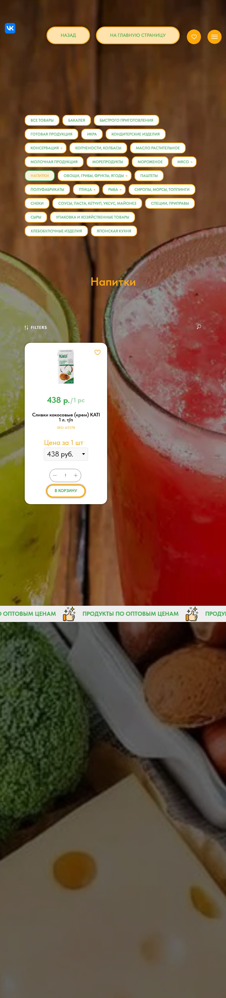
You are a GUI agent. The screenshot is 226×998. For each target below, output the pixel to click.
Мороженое (150, 162)
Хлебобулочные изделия (56, 231)
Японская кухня (114, 231)
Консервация (45, 148)
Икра (92, 134)
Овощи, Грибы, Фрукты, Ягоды (94, 175)
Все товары (42, 120)
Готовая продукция (51, 134)
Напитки (40, 175)
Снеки (37, 203)
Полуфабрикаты (47, 189)
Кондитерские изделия (136, 134)
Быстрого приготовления (126, 120)
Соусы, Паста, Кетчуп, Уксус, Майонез (97, 203)
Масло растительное (158, 148)
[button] (194, 36)
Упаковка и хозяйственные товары (92, 217)
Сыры (36, 217)
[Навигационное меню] (214, 37)
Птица (85, 189)
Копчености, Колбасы (98, 148)
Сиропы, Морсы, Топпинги (162, 189)
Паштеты (149, 175)
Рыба (113, 189)
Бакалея (76, 120)
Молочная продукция (54, 162)
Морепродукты (107, 162)
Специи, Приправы (170, 203)
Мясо (183, 162)
